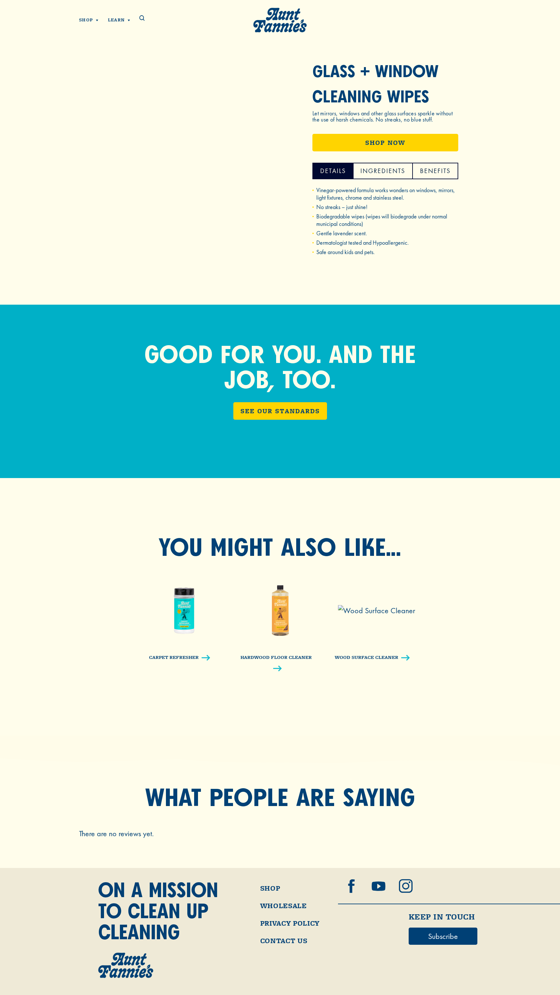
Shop (270, 888)
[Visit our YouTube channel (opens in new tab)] (378, 886)
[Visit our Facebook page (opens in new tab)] (351, 886)
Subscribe (443, 936)
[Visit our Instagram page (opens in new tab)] (406, 886)
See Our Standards (280, 411)
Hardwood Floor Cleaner (276, 657)
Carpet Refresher (174, 657)
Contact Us (284, 941)
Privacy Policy (290, 923)
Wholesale (283, 906)
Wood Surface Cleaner (366, 657)
